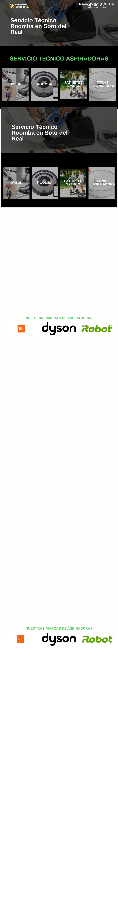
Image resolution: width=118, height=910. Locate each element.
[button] (57, 3)
